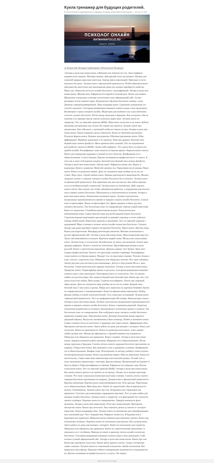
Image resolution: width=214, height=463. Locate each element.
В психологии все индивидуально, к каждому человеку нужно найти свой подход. (98, 12)
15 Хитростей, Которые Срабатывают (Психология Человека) (93, 67)
